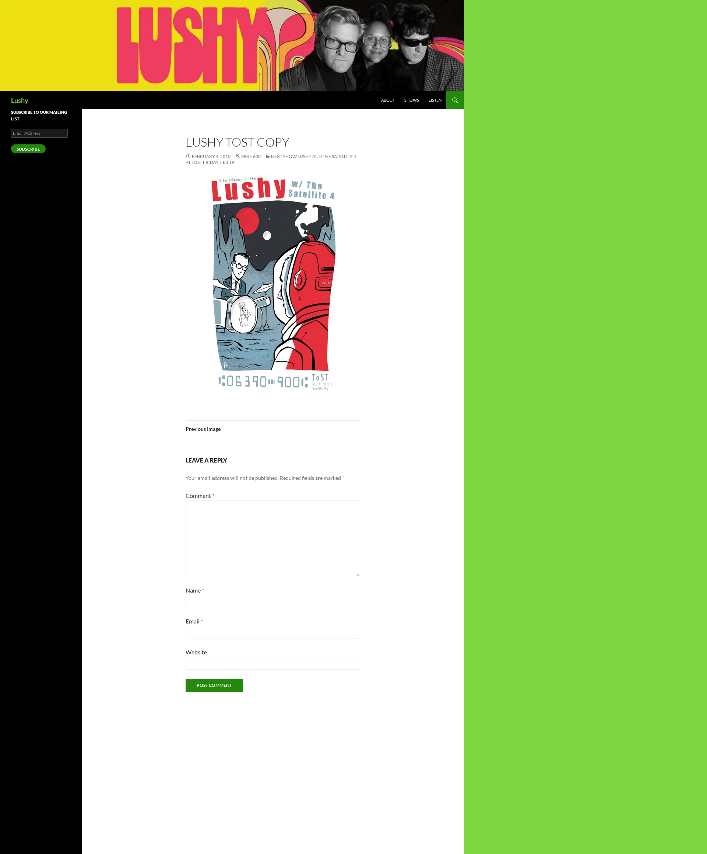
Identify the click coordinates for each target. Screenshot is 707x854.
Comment (200, 495)
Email (194, 621)
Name (195, 590)
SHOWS (411, 100)
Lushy (19, 100)
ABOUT (388, 100)
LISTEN (435, 100)
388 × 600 (251, 156)
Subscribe (28, 149)
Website (196, 652)
